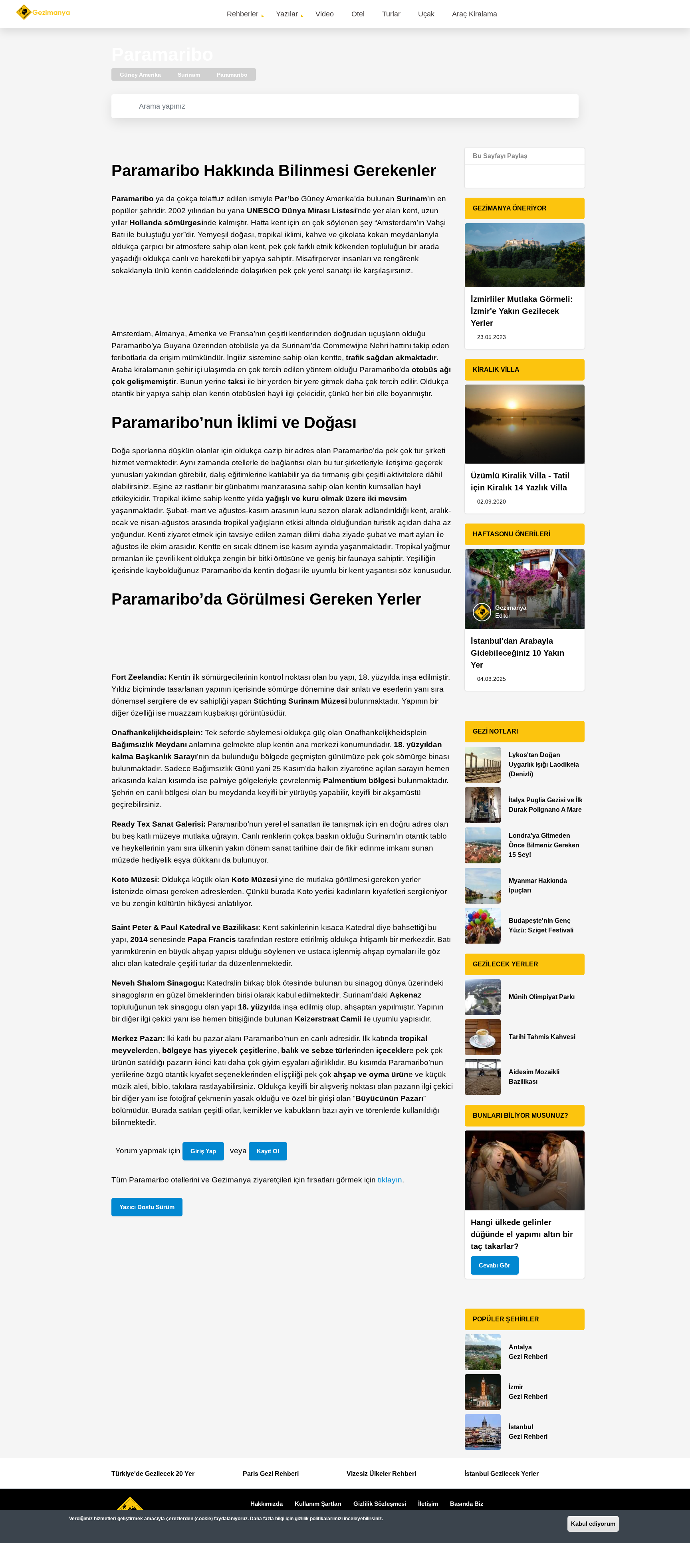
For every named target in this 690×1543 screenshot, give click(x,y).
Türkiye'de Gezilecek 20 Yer (152, 1473)
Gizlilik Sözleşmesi (379, 1503)
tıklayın (390, 1180)
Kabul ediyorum (593, 1523)
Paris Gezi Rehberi (271, 1473)
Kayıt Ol (268, 1151)
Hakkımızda (266, 1503)
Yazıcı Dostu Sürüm (146, 1207)
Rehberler (242, 14)
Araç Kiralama (474, 14)
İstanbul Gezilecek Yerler (501, 1473)
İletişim (428, 1503)
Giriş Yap (203, 1151)
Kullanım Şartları (318, 1503)
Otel (358, 14)
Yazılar (287, 14)
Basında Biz (467, 1503)
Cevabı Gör (494, 1265)
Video (324, 14)
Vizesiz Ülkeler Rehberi (381, 1473)
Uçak (426, 14)
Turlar (391, 14)
